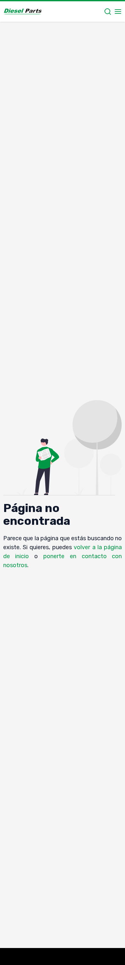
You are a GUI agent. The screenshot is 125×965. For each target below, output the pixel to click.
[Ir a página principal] (22, 11)
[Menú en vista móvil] (118, 11)
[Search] (108, 11)
